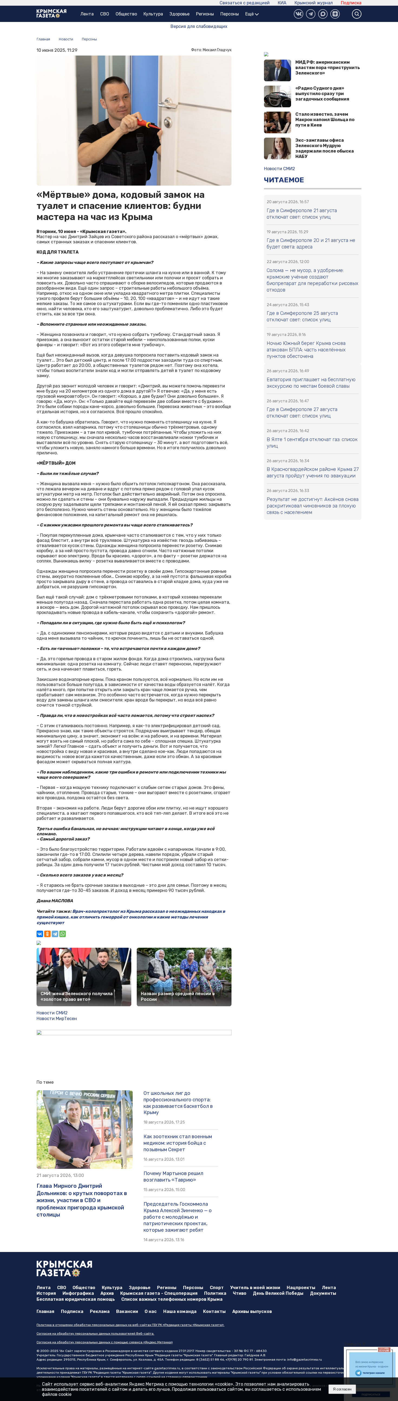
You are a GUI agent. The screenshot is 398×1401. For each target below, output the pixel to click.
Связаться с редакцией (245, 2)
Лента (87, 14)
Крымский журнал (314, 2)
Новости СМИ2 (52, 1012)
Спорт (217, 1287)
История (46, 1293)
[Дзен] (335, 14)
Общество (126, 14)
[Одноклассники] (47, 934)
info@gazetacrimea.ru (304, 1359)
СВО (104, 14)
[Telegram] (55, 934)
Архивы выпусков (252, 1311)
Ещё (250, 14)
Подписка (351, 2)
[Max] (323, 14)
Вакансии (127, 1311)
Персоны (229, 14)
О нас (151, 1311)
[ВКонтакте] (298, 14)
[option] (371, 1374)
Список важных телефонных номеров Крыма (172, 1299)
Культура (153, 14)
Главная (45, 1311)
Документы (323, 1293)
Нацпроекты (301, 1287)
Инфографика (78, 1293)
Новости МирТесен (57, 1018)
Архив (107, 1293)
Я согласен (342, 1389)
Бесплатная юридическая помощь (76, 1299)
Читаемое (284, 180)
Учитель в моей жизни (255, 1287)
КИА (282, 2)
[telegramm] (310, 14)
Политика (215, 1293)
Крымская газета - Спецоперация (159, 1293)
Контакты (214, 1311)
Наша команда (180, 1311)
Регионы (205, 14)
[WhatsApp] (62, 934)
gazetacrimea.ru (167, 1368)
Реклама (100, 1311)
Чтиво (239, 1293)
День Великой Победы (278, 1293)
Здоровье (179, 14)
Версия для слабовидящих (199, 26)
